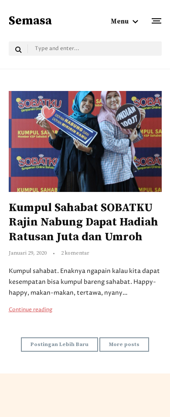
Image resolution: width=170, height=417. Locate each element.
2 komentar (75, 253)
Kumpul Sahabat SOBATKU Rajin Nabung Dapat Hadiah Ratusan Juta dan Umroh (83, 223)
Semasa (30, 20)
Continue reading (30, 309)
